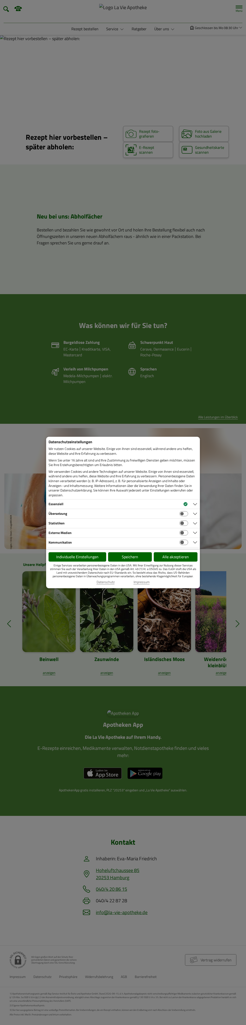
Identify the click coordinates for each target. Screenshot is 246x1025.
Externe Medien (60, 532)
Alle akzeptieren (175, 557)
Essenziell (56, 503)
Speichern (130, 557)
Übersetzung (58, 513)
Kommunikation (60, 542)
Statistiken (57, 523)
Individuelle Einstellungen (77, 557)
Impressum (142, 582)
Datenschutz (106, 582)
